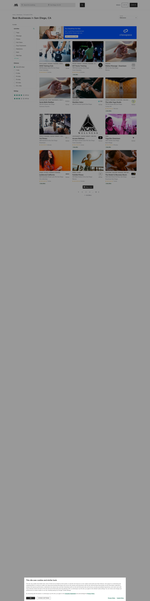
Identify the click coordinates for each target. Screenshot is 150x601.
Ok (31, 598)
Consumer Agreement (70, 593)
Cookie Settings (43, 598)
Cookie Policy (120, 598)
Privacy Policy (91, 593)
